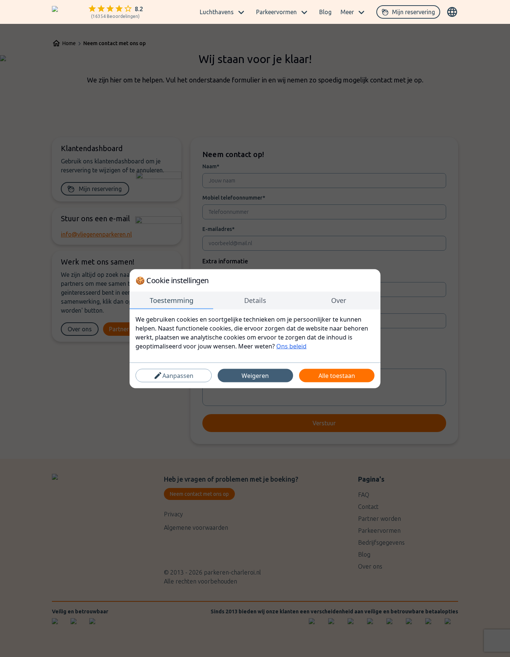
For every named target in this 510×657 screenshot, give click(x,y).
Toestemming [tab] (171, 299)
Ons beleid (291, 346)
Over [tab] (338, 299)
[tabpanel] (255, 332)
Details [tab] (255, 299)
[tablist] (255, 300)
